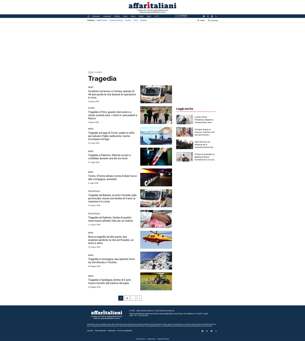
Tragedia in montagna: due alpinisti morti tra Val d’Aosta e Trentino (111, 261)
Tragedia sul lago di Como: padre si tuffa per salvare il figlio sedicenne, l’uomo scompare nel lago (111, 136)
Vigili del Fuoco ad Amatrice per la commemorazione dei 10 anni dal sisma (205, 145)
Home (90, 72)
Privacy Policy (140, 339)
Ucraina (128, 20)
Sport (149, 16)
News (133, 16)
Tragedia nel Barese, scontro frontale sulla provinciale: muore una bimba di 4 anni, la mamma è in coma (112, 198)
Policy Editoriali (100, 331)
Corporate (107, 16)
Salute (141, 16)
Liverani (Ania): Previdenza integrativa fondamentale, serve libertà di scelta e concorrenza (204, 120)
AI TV (157, 16)
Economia (96, 16)
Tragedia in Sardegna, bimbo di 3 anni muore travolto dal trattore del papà (109, 281)
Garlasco (143, 20)
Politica (117, 16)
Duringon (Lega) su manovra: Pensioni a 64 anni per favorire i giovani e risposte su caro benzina (204, 132)
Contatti (90, 331)
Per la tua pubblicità (124, 331)
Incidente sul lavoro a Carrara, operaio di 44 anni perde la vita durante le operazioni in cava (112, 94)
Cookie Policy (151, 339)
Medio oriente (102, 20)
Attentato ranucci (116, 20)
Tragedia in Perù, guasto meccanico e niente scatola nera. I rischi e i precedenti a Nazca (112, 115)
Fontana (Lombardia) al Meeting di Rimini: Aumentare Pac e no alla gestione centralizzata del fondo (205, 157)
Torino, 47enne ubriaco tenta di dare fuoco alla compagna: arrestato (112, 177)
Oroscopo (214, 20)
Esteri (125, 16)
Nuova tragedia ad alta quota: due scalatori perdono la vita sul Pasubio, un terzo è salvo (111, 240)
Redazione (112, 331)
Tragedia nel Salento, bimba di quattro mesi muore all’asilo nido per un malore (110, 219)
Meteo (202, 20)
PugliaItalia (94, 191)
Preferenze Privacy (163, 339)
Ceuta (135, 20)
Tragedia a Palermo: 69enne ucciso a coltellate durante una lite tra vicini (109, 157)
